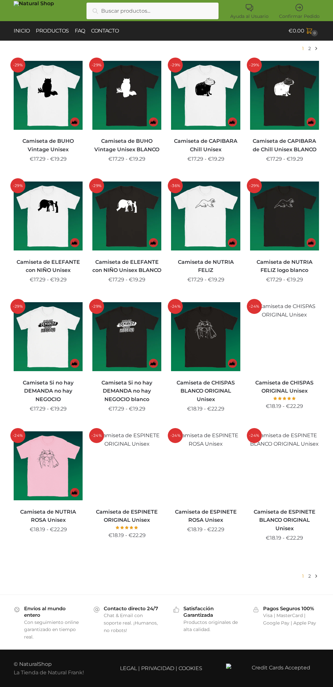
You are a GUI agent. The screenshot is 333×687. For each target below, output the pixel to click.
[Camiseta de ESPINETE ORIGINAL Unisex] (126, 465)
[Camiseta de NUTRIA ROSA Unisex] (48, 465)
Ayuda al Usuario (249, 16)
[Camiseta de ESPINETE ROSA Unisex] (205, 465)
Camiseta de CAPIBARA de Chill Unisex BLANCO (284, 145)
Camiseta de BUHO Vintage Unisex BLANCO (126, 145)
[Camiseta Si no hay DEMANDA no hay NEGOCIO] (48, 336)
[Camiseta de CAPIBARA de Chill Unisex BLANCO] (284, 95)
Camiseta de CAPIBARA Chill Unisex (205, 145)
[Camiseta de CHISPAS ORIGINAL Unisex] (284, 336)
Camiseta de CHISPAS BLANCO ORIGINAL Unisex (206, 391)
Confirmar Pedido (299, 16)
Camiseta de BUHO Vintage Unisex (48, 145)
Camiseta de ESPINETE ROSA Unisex (206, 516)
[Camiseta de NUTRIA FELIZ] (205, 216)
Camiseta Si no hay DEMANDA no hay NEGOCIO (48, 391)
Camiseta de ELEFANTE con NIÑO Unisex (48, 266)
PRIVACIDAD (157, 668)
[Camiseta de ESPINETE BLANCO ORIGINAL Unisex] (284, 465)
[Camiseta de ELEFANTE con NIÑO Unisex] (48, 216)
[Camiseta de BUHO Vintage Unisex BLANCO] (126, 95)
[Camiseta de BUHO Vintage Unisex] (48, 95)
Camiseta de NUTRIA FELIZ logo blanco (285, 266)
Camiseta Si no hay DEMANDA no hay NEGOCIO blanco (126, 391)
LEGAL (128, 668)
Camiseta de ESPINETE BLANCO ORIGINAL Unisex (284, 520)
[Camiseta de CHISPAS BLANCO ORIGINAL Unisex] (205, 336)
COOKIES (190, 668)
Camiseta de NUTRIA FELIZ (206, 266)
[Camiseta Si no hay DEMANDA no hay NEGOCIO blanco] (126, 336)
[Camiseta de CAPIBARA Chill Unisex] (205, 95)
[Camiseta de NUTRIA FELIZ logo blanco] (284, 216)
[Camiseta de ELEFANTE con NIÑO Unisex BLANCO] (126, 216)
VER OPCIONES (48, 174)
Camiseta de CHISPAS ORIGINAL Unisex (284, 387)
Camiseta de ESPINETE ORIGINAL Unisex (127, 516)
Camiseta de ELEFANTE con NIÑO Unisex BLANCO (126, 266)
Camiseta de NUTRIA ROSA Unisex (48, 516)
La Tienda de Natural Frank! (49, 672)
